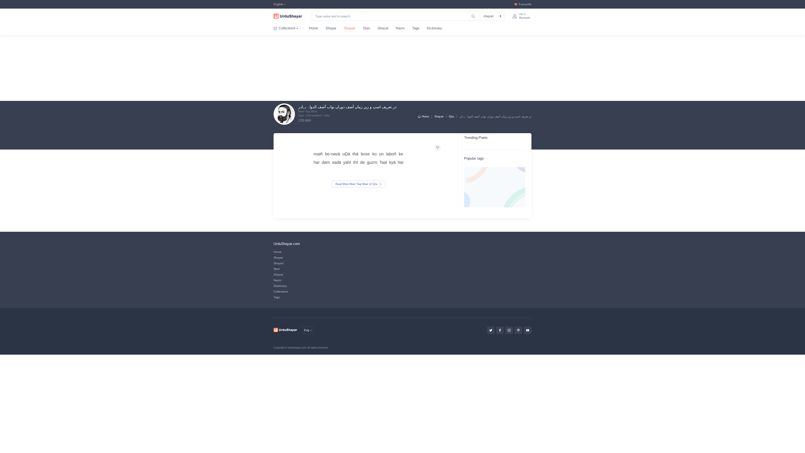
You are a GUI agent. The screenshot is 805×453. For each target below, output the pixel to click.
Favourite (525, 4)
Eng (306, 330)
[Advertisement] (406, 68)
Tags (415, 28)
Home (313, 28)
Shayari (349, 28)
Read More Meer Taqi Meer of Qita (356, 184)
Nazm (400, 28)
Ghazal (383, 28)
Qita (451, 116)
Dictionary (434, 28)
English (278, 4)
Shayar (331, 28)
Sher (366, 28)
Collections (287, 28)
